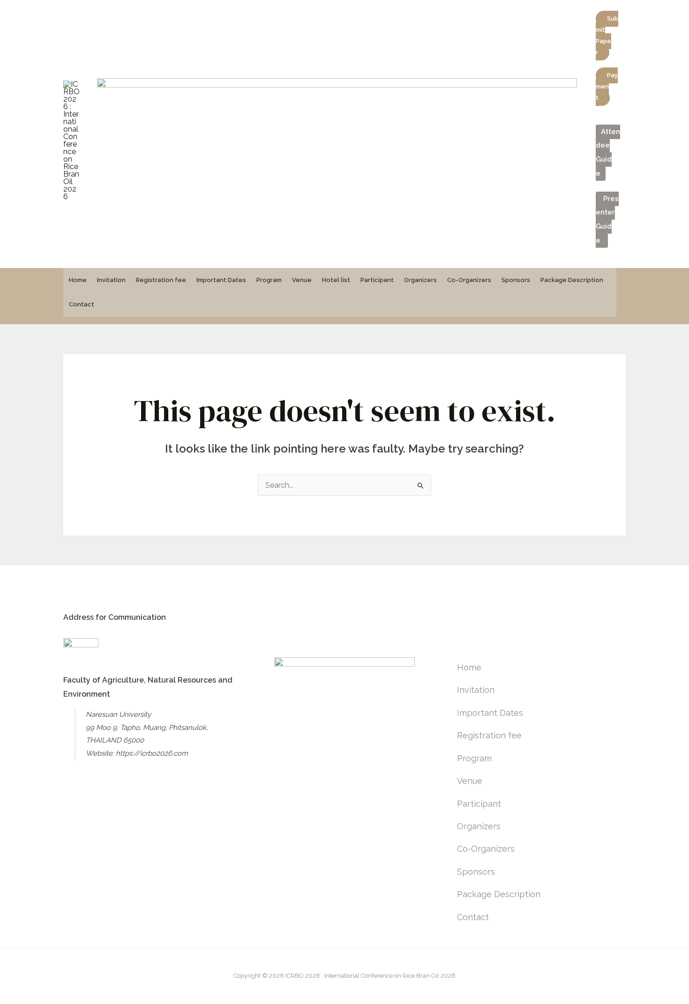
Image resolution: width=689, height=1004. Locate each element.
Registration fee (161, 279)
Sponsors (516, 279)
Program (269, 279)
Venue (302, 279)
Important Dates (221, 279)
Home (78, 279)
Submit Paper (607, 35)
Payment (607, 86)
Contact (81, 304)
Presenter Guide (607, 219)
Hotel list (336, 279)
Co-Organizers (469, 279)
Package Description (571, 279)
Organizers (420, 279)
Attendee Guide (608, 152)
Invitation (111, 279)
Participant (377, 279)
